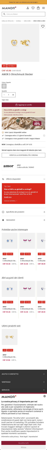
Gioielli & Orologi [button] (7, 21)
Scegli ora (7, 197)
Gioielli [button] (18, 21)
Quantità (4, 91)
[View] (23, 123)
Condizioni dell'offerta (9, 200)
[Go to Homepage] (9, 8)
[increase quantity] (13, 94)
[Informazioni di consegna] (44, 135)
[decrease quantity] (4, 94)
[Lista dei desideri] (42, 26)
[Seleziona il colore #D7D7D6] (4, 86)
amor (19, 165)
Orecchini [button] (27, 21)
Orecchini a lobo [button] (39, 21)
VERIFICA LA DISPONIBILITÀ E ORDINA (23, 155)
